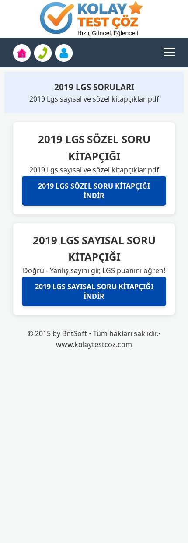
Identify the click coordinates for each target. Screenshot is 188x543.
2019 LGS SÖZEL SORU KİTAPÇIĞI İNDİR (94, 190)
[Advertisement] (94, 449)
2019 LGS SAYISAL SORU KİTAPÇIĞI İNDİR (94, 291)
